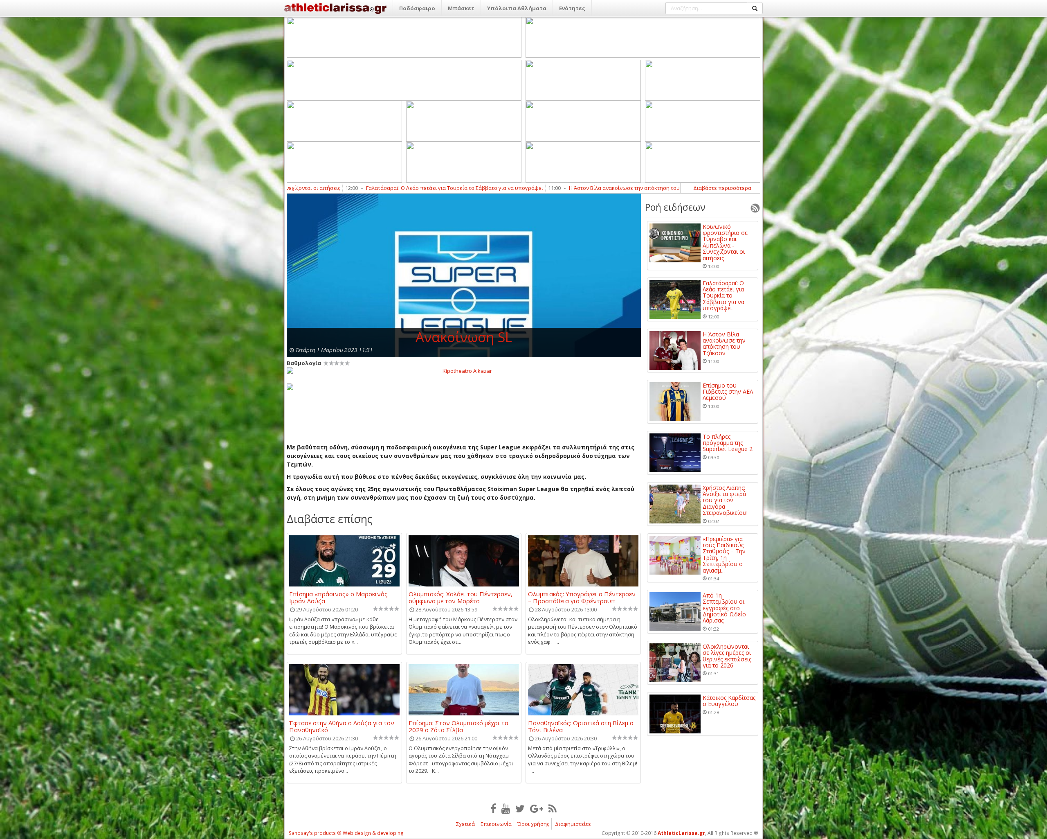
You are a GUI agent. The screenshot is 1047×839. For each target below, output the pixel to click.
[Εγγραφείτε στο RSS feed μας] (552, 808)
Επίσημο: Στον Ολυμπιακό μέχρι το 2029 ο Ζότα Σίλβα (458, 726)
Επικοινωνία (496, 824)
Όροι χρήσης (533, 824)
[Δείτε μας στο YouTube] (505, 808)
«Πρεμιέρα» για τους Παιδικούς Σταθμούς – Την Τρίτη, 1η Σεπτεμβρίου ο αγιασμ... (724, 554)
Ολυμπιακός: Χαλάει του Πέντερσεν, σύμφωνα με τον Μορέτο (460, 597)
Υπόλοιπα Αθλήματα (516, 8)
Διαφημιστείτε (573, 824)
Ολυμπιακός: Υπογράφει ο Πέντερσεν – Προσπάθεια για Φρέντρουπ (582, 597)
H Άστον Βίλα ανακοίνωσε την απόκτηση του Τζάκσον (550, 188)
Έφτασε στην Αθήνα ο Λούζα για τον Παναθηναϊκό (341, 726)
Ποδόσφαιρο (417, 8)
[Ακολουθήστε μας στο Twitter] (520, 808)
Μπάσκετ (461, 8)
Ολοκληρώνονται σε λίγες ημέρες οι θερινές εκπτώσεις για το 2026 (727, 656)
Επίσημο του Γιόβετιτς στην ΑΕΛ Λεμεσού (728, 391)
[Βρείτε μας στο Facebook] (493, 808)
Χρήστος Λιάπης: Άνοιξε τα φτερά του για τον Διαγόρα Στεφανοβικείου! (725, 500)
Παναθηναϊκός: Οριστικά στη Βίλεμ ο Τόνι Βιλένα (581, 726)
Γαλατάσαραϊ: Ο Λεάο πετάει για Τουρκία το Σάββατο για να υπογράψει (369, 188)
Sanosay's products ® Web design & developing (346, 833)
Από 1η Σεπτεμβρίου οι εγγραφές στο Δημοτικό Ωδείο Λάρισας (724, 608)
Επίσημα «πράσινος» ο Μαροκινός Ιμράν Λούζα (338, 597)
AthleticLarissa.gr (681, 833)
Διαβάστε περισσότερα (722, 188)
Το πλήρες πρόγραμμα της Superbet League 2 (728, 442)
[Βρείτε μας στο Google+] (536, 808)
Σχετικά (465, 824)
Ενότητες (572, 8)
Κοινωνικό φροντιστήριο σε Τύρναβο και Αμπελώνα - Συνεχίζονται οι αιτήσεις (725, 242)
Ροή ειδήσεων (675, 207)
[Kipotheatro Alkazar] (464, 370)
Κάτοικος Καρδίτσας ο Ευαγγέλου (729, 701)
